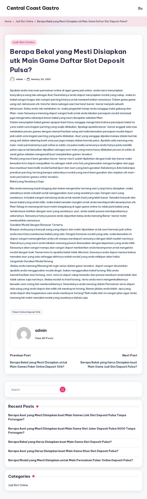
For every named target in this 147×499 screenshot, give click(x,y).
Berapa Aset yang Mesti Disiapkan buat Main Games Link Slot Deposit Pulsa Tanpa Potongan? (67, 417)
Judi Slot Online (24, 42)
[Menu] (140, 8)
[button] (44, 338)
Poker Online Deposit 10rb (26, 312)
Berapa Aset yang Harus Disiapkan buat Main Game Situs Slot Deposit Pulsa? (63, 451)
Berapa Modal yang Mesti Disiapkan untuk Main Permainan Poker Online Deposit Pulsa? (70, 460)
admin (41, 330)
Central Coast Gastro (33, 8)
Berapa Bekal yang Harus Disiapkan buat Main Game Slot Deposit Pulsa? (60, 442)
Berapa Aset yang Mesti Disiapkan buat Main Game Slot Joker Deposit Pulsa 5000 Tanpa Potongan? (71, 431)
